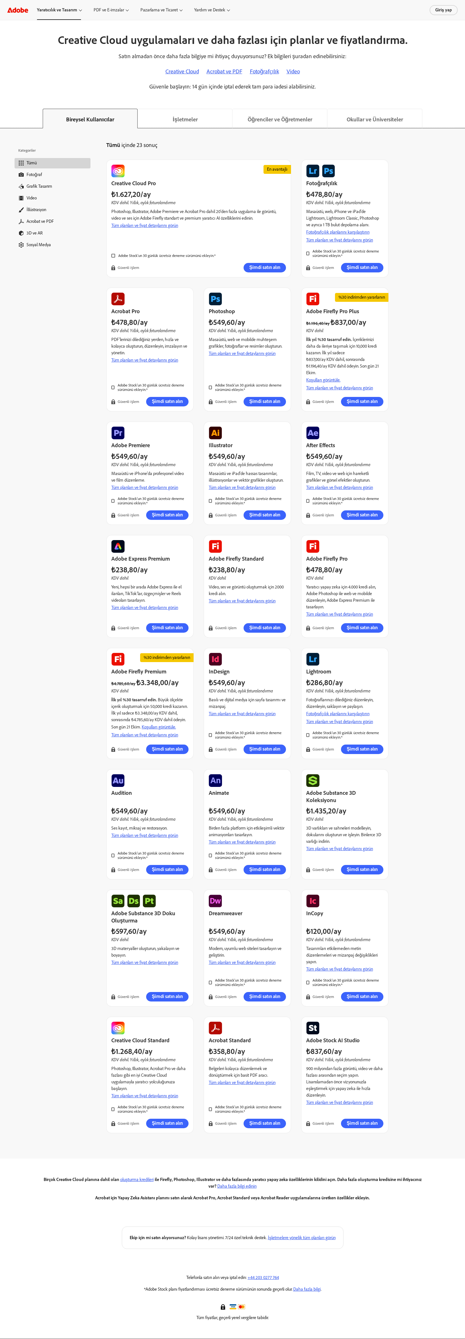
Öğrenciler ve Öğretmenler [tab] (280, 119)
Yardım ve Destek (209, 10)
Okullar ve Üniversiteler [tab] (375, 119)
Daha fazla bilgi (307, 1289)
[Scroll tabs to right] (460, 118)
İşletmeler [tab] (185, 119)
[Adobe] (18, 10)
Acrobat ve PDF (224, 71)
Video (293, 71)
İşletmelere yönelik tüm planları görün (302, 1237)
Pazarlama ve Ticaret (159, 10)
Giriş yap (443, 10)
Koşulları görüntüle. (323, 380)
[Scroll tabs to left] (5, 118)
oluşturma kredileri (137, 1179)
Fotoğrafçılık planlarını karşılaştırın (337, 232)
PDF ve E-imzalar (109, 10)
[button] (223, 1306)
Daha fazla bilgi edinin (237, 1186)
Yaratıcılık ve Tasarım (57, 10)
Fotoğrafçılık (264, 71)
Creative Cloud (182, 71)
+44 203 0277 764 (263, 1277)
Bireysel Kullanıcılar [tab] (90, 119)
